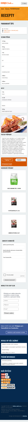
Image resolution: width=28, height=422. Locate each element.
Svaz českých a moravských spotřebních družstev (14, 347)
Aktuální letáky (5, 349)
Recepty (7, 9)
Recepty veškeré (19, 160)
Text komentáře (7, 257)
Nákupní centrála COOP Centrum (10, 344)
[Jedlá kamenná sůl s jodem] (14, 178)
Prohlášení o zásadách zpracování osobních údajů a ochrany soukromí (12, 364)
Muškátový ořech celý (14, 233)
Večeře (9, 30)
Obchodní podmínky (7, 360)
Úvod (2, 9)
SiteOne (25, 416)
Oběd (5, 30)
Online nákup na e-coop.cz (8, 352)
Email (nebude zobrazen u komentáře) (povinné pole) (12, 251)
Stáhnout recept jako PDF (7, 160)
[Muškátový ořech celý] (14, 223)
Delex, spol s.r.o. (17, 406)
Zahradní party (14, 30)
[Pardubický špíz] (14, 124)
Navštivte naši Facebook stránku (16, 332)
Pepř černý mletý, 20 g (14, 210)
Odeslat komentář (10, 280)
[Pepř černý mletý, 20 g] (14, 200)
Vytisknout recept (7, 164)
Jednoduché (7, 32)
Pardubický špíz (15, 9)
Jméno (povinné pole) (8, 244)
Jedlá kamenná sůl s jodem (14, 188)
